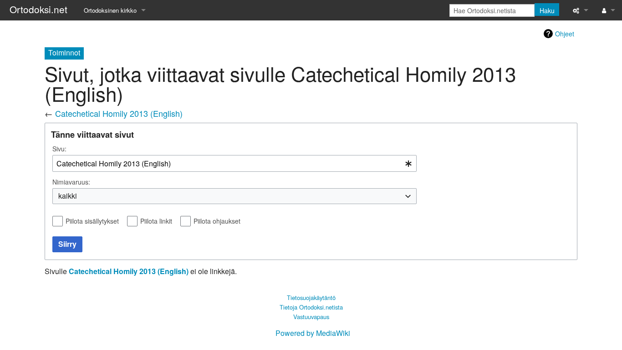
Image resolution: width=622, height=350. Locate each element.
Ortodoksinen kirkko (110, 10)
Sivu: (59, 148)
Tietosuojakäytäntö (311, 297)
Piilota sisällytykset (92, 220)
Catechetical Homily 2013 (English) (119, 113)
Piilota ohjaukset (217, 220)
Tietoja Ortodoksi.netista (311, 307)
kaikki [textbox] (67, 196)
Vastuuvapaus (311, 316)
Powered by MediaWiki (312, 333)
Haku (547, 10)
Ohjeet (564, 33)
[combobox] (234, 163)
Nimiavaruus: (71, 181)
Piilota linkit (156, 220)
